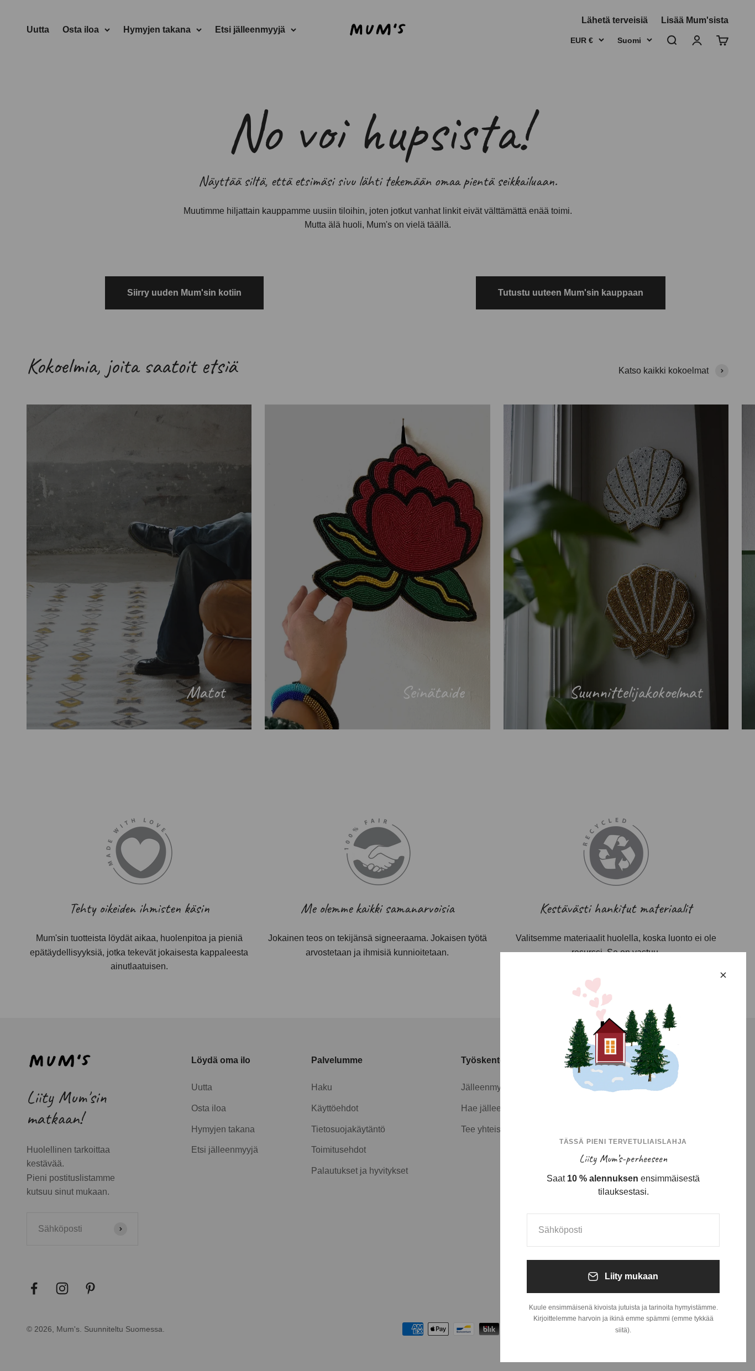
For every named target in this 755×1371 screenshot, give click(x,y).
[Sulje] (723, 975)
